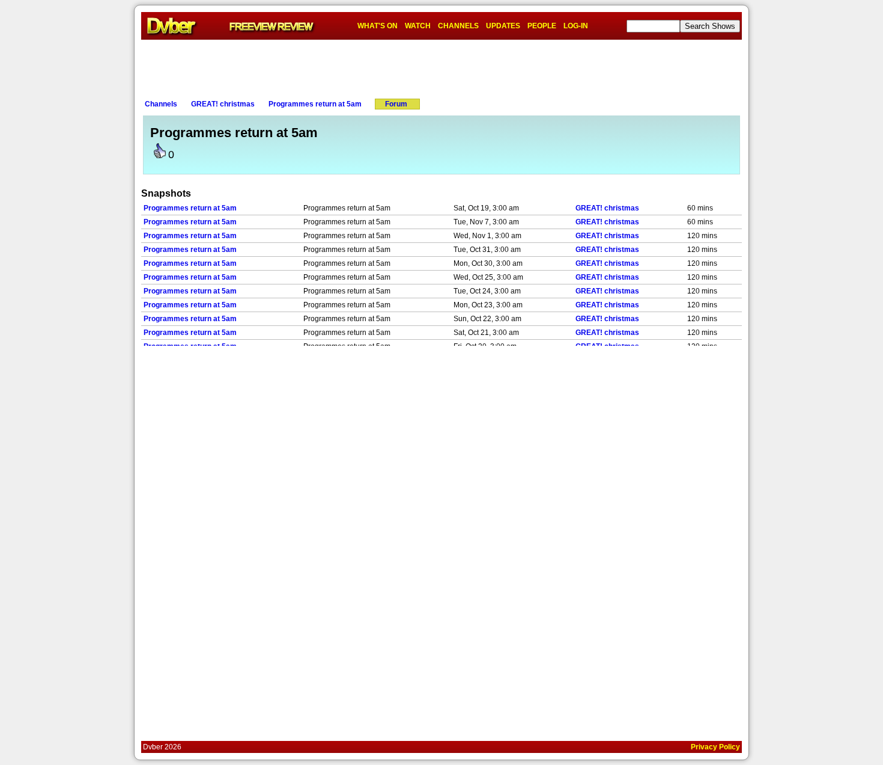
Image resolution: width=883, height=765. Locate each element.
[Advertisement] (441, 67)
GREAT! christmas (223, 104)
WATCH (418, 26)
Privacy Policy (715, 747)
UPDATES (503, 26)
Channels (161, 104)
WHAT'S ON (377, 26)
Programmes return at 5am (315, 104)
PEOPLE (541, 26)
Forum (396, 104)
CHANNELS (458, 26)
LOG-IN (575, 26)
